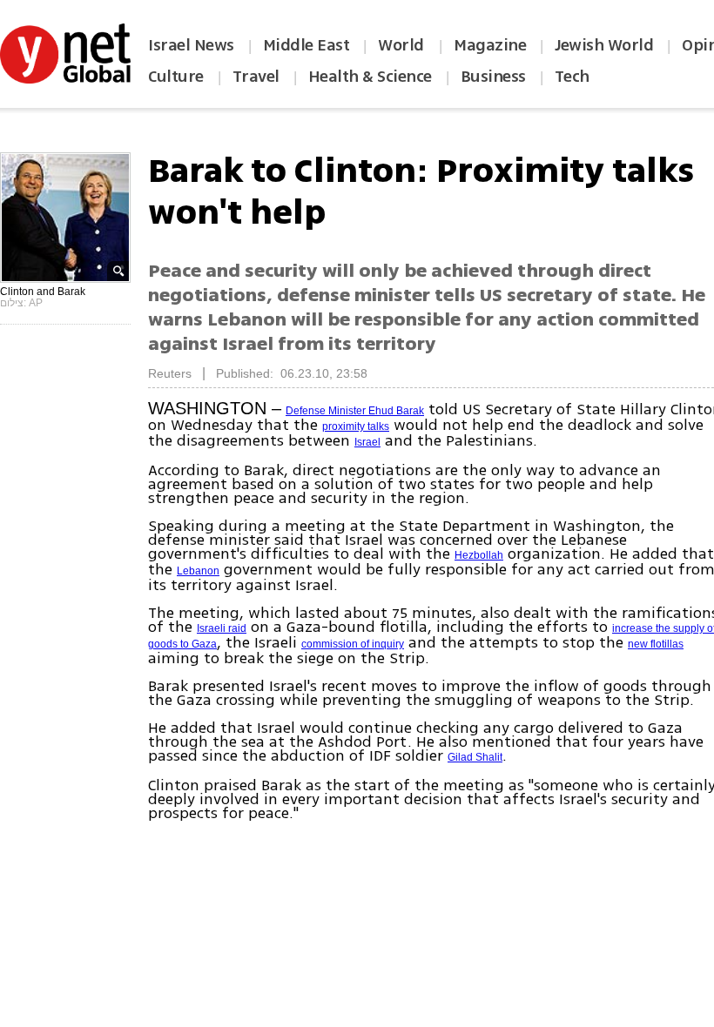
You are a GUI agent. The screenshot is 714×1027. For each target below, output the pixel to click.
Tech (572, 76)
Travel (256, 76)
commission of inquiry (352, 644)
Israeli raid (221, 628)
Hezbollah (479, 555)
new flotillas (656, 644)
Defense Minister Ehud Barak (355, 411)
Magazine (490, 45)
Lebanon (198, 571)
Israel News (191, 45)
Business (493, 76)
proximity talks (355, 426)
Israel (367, 442)
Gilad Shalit (475, 757)
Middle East (306, 45)
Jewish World (604, 45)
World (403, 45)
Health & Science (370, 76)
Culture (176, 76)
